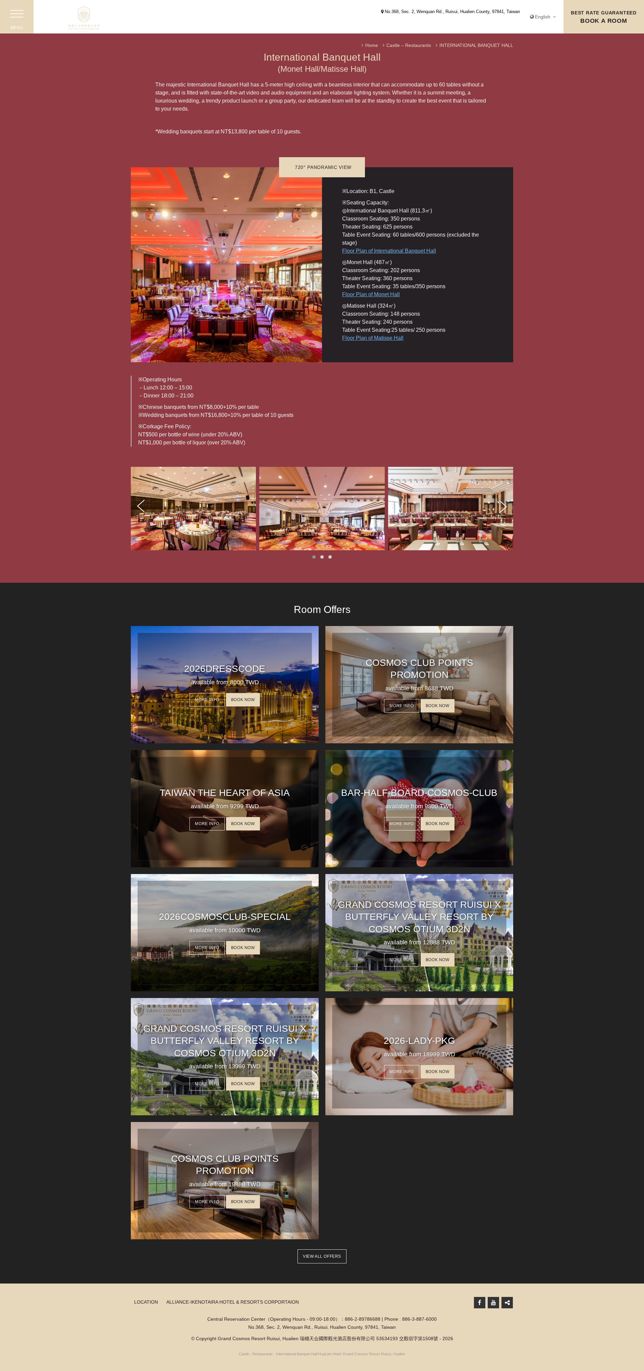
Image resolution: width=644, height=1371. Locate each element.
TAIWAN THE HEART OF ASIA (225, 793)
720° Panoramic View (323, 167)
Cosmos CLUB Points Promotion (419, 669)
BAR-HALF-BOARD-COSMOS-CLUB (419, 793)
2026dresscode (224, 669)
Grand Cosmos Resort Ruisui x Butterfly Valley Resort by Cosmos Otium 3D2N (419, 916)
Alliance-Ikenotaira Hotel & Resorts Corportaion (232, 1302)
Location (146, 1302)
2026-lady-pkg (419, 1041)
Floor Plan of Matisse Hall (373, 338)
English (543, 16)
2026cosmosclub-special (225, 917)
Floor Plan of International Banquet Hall (389, 251)
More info (207, 699)
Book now (243, 699)
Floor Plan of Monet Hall (371, 294)
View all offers (322, 1256)
